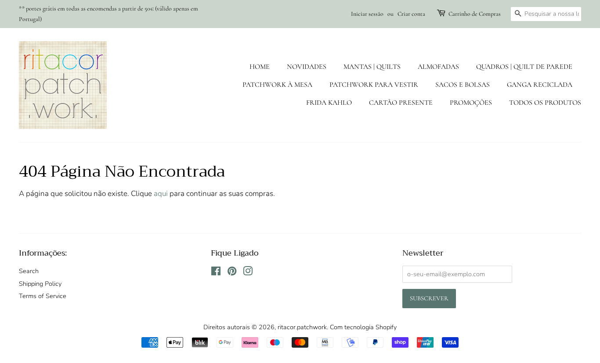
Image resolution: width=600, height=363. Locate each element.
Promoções (471, 102)
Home (259, 66)
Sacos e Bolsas (462, 84)
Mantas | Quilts (372, 66)
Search (29, 271)
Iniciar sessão (367, 14)
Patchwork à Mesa (277, 84)
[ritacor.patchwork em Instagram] (248, 272)
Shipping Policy (40, 283)
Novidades (306, 66)
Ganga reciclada (539, 84)
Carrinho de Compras (474, 14)
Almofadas (438, 66)
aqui (161, 194)
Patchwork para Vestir (373, 84)
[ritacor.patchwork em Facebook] (216, 272)
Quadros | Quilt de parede (524, 66)
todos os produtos (545, 102)
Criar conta (411, 14)
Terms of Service (42, 296)
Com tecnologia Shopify (363, 327)
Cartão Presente (401, 102)
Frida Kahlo (329, 102)
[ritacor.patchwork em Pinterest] (232, 272)
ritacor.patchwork (302, 327)
